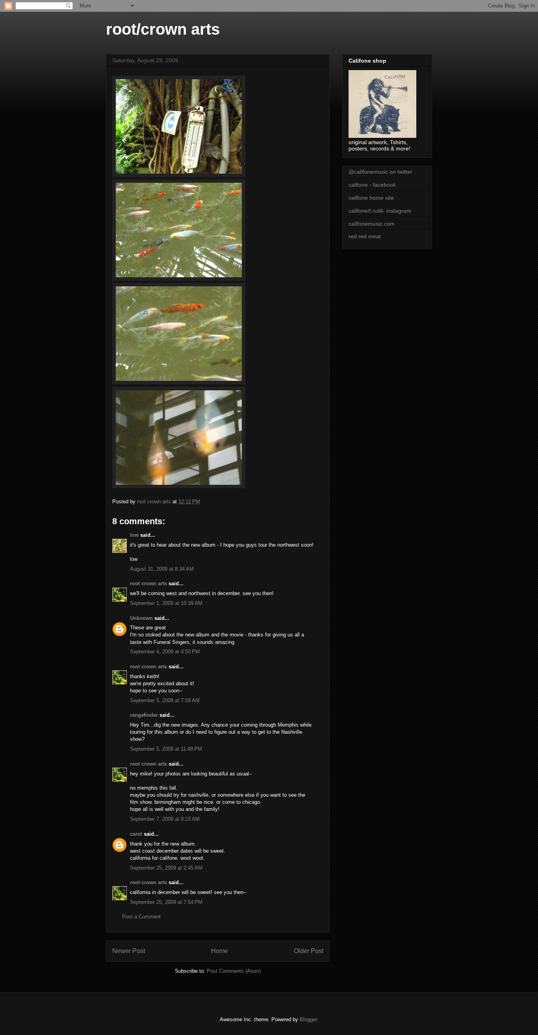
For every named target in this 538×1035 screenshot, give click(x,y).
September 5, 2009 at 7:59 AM (165, 700)
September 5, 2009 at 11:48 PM (166, 749)
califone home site (371, 198)
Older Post (308, 951)
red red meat (365, 236)
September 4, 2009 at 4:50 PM (165, 652)
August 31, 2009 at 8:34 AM (162, 569)
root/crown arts (163, 29)
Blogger (308, 1019)
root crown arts (148, 583)
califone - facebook (372, 185)
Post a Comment (141, 917)
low (134, 535)
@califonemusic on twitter (380, 172)
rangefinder (144, 715)
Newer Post (128, 951)
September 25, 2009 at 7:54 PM (166, 902)
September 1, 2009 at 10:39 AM (166, 603)
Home (219, 951)
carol (136, 834)
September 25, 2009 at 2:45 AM (166, 868)
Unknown (141, 618)
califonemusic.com (372, 224)
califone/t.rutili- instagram (380, 211)
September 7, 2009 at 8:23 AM (165, 819)
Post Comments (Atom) (234, 971)
